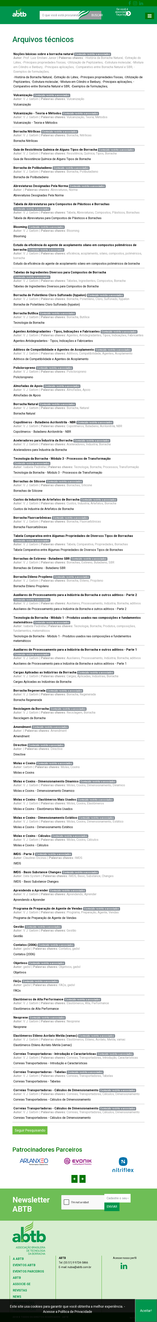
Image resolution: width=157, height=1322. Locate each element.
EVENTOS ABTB (24, 1265)
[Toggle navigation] (149, 16)
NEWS (17, 1296)
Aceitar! (146, 1311)
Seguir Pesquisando (30, 1130)
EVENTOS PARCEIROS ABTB (28, 1275)
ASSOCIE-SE (21, 1284)
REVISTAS (20, 1290)
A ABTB (18, 1259)
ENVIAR (112, 1206)
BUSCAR (96, 15)
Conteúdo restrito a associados (92, 54)
